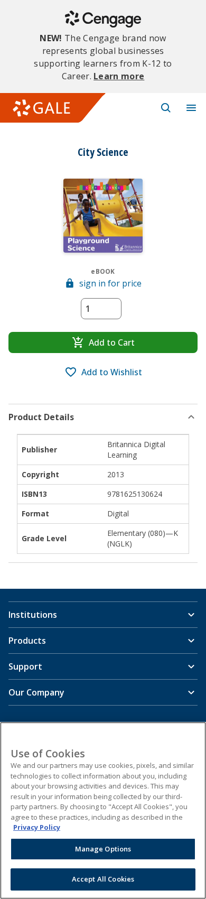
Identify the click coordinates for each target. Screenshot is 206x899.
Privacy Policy (36, 827)
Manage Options (103, 849)
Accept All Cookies (103, 879)
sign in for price (110, 283)
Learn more (118, 76)
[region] (103, 810)
